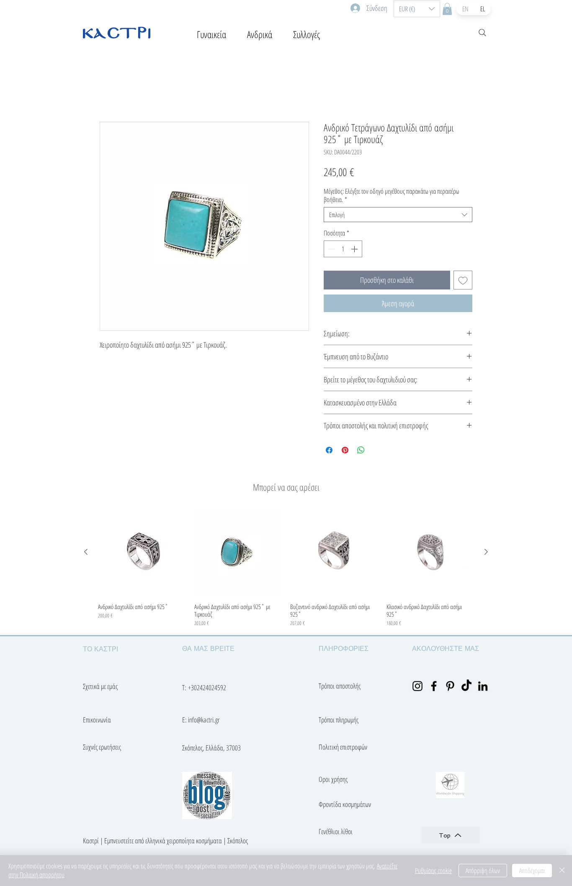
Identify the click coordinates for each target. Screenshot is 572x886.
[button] (417, 8)
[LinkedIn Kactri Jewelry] (483, 686)
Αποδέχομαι (532, 870)
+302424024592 (207, 687)
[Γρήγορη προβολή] (142, 552)
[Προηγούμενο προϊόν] (86, 552)
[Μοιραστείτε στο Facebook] (329, 450)
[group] (286, 567)
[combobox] (398, 214)
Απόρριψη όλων (483, 870)
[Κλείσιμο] (562, 870)
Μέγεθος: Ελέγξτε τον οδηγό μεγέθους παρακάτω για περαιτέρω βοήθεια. (391, 195)
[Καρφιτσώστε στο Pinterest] (345, 450)
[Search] (482, 32)
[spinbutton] (343, 249)
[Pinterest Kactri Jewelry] (450, 686)
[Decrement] (331, 249)
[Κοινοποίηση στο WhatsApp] (361, 450)
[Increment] (355, 249)
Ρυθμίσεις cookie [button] (433, 870)
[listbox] (417, 8)
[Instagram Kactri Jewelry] (417, 686)
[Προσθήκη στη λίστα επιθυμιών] (462, 280)
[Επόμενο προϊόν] (486, 552)
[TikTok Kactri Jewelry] (466, 686)
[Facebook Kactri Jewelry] (434, 686)
